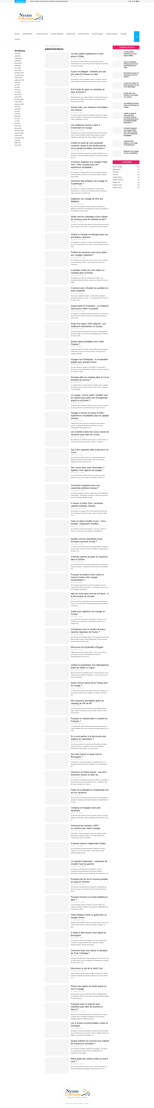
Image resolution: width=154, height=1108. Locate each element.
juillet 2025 (18, 60)
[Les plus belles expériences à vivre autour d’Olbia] (117, 54)
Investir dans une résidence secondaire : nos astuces (131, 95)
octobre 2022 (18, 101)
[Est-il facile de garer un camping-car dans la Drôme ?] (117, 75)
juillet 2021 (18, 116)
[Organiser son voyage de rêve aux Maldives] (117, 153)
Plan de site (68, 1103)
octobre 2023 (18, 77)
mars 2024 (18, 68)
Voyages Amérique (57, 34)
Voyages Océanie (111, 34)
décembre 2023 (19, 73)
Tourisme (123, 34)
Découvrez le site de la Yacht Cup (86, 968)
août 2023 (17, 82)
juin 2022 (17, 111)
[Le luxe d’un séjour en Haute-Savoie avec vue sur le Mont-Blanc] (117, 85)
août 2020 (17, 140)
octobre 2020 (18, 135)
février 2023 (18, 94)
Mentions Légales (78, 1103)
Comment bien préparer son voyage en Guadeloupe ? (131, 143)
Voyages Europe (83, 34)
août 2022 (17, 106)
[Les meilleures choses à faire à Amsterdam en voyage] (117, 105)
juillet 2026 (18, 56)
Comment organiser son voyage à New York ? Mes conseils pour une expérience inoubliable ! (89, 164)
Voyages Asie (70, 34)
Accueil (17, 34)
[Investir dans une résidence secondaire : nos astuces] (117, 95)
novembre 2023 (19, 75)
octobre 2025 (18, 58)
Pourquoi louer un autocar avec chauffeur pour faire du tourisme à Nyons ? (87, 1007)
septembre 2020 (19, 138)
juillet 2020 (18, 142)
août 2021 (17, 113)
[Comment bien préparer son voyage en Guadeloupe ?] (117, 143)
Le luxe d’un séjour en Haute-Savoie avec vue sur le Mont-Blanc (131, 85)
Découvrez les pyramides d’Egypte (87, 647)
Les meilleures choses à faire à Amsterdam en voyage (131, 105)
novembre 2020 (19, 133)
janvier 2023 (18, 97)
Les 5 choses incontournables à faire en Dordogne (44, 1)
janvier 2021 (18, 128)
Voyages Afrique (42, 34)
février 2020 (18, 145)
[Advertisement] (107, 16)
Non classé (116, 172)
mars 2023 (18, 92)
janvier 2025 (18, 63)
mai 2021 (17, 121)
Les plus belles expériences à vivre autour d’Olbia (130, 53)
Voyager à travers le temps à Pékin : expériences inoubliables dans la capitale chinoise (90, 415)
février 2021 (18, 126)
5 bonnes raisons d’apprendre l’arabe (88, 843)
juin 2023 (17, 85)
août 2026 (17, 53)
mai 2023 (17, 87)
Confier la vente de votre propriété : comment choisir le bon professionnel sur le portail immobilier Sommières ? (88, 145)
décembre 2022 (19, 99)
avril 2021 (17, 123)
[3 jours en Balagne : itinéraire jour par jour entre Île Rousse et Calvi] (117, 64)
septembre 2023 (19, 80)
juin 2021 (17, 118)
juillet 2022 (18, 109)
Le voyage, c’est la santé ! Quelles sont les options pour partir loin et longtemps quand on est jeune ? (89, 398)
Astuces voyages (117, 166)
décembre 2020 (19, 130)
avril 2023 (17, 89)
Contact (18, 39)
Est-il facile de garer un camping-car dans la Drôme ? (131, 75)
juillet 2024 (18, 65)
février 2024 (18, 70)
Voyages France (97, 34)
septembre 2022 (19, 104)
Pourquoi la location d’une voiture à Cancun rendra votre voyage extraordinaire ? (87, 577)
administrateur (57, 46)
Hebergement (27, 34)
